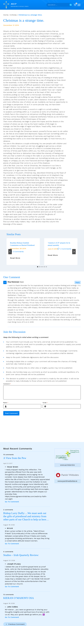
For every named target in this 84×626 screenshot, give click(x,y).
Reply (78, 282)
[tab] (37, 266)
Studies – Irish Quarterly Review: (21, 555)
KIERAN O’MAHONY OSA (18, 598)
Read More (15, 258)
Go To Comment (12, 502)
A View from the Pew (14, 458)
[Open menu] (79, 5)
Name (5, 402)
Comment (7, 384)
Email (45, 402)
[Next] (74, 251)
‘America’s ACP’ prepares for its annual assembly (59, 244)
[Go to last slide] (10, 251)
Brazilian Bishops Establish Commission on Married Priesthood (22, 244)
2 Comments (18, 252)
